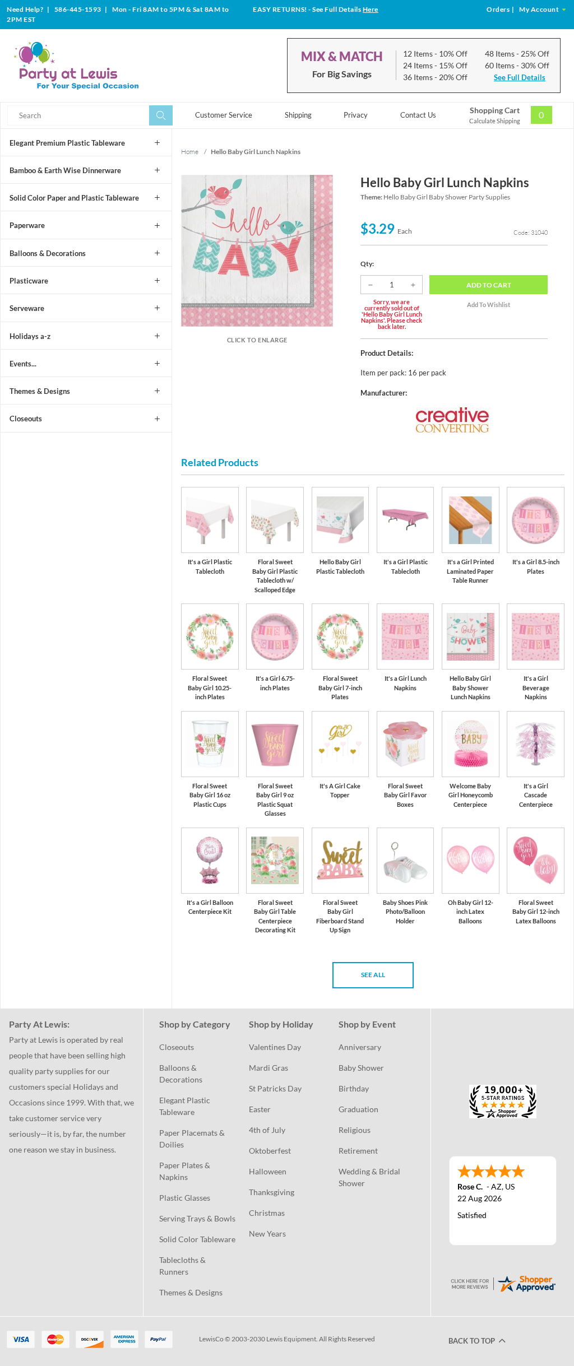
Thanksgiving (271, 1192)
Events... (23, 363)
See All (373, 974)
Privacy (356, 114)
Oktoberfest (270, 1150)
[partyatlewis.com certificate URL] (503, 1282)
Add (488, 285)
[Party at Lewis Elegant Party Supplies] (100, 65)
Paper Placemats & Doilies (192, 1138)
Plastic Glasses (184, 1197)
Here (370, 9)
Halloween (267, 1171)
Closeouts (26, 418)
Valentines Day (275, 1047)
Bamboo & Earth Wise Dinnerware (65, 170)
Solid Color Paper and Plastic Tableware (74, 197)
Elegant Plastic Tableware (185, 1106)
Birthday (354, 1088)
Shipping (298, 114)
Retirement (358, 1150)
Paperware (27, 225)
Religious (355, 1130)
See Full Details (519, 77)
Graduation (358, 1109)
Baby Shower (361, 1067)
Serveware (27, 308)
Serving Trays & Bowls (197, 1218)
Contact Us (418, 114)
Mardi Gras (268, 1067)
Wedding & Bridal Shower (370, 1177)
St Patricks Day (275, 1088)
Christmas (267, 1213)
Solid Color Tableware (197, 1239)
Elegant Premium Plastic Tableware (67, 142)
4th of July (267, 1130)
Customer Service (223, 114)
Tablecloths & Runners (183, 1265)
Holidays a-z (30, 336)
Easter (260, 1109)
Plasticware (29, 280)
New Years (267, 1233)
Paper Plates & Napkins (185, 1171)
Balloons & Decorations (48, 253)
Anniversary (360, 1047)
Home (189, 151)
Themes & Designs (40, 391)
